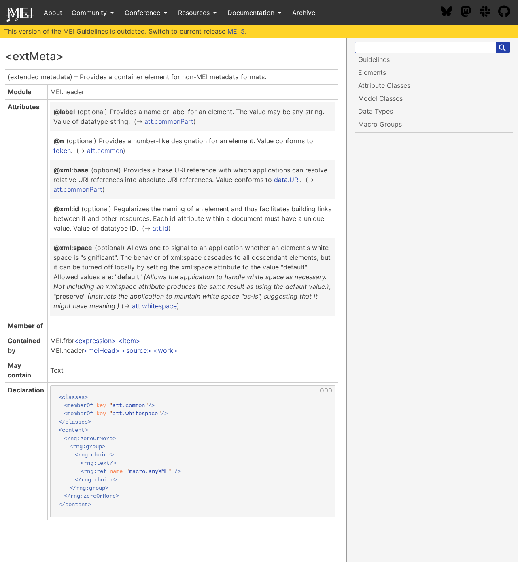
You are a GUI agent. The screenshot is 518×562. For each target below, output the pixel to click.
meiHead (101, 350)
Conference (143, 12)
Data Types (375, 111)
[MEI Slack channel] (489, 12)
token (62, 150)
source (136, 350)
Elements (372, 72)
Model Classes (380, 98)
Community (90, 12)
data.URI (287, 180)
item (129, 341)
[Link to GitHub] (508, 12)
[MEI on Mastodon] (470, 12)
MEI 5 (236, 31)
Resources (195, 12)
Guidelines (374, 59)
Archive (303, 12)
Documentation (251, 12)
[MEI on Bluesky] (450, 12)
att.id (160, 228)
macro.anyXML (148, 472)
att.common (105, 150)
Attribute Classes (384, 85)
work (165, 350)
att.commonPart (168, 121)
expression (95, 341)
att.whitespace (154, 306)
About (53, 12)
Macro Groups (380, 124)
